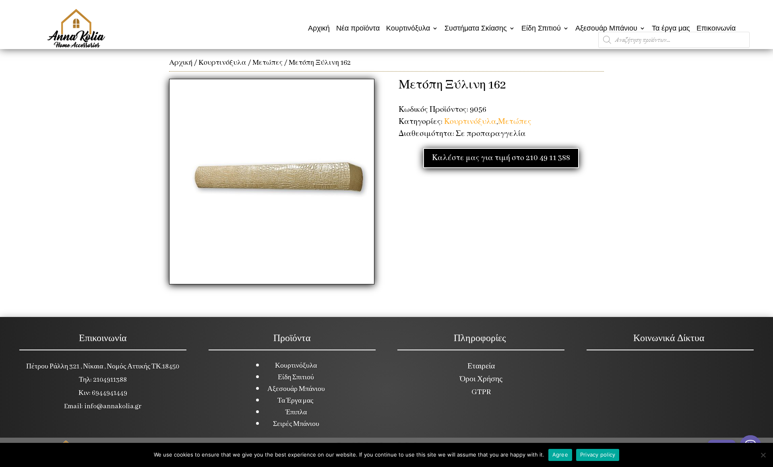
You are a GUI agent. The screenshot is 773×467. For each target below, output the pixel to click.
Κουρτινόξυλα (408, 28)
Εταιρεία (481, 366)
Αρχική (319, 28)
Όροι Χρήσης (481, 379)
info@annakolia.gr (112, 406)
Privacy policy (598, 454)
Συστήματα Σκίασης (475, 28)
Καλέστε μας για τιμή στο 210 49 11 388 (501, 158)
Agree (560, 454)
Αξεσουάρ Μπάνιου (606, 28)
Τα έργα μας (671, 28)
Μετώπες (267, 63)
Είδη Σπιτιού (541, 28)
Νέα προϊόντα (358, 28)
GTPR (481, 392)
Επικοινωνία (716, 28)
